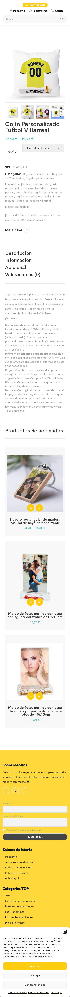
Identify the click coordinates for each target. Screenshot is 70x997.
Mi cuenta (19, 10)
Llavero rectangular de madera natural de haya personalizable (35, 521)
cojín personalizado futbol (34, 184)
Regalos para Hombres (40, 178)
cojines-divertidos (35, 188)
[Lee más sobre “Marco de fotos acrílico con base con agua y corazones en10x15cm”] (30, 602)
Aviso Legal (56, 992)
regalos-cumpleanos (28, 196)
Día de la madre (15, 922)
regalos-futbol (51, 196)
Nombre (7, 803)
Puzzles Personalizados (19, 917)
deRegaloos (22, 207)
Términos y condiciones (19, 862)
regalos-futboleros (16, 200)
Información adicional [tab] (18, 263)
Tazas (8, 895)
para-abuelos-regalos (29, 192)
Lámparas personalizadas (20, 901)
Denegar (35, 975)
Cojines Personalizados (37, 174)
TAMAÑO (11, 151)
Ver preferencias (35, 984)
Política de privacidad (38, 992)
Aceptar (35, 966)
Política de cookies (17, 992)
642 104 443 (37, 5)
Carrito (59, 10)
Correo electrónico (13, 816)
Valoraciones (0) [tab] (22, 274)
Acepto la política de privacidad (23, 829)
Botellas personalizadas (19, 906)
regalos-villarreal (40, 200)
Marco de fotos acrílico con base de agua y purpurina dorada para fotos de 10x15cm (35, 711)
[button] (65, 931)
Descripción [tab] (18, 253)
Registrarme (40, 10)
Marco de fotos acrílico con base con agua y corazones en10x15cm (35, 615)
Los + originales (14, 911)
